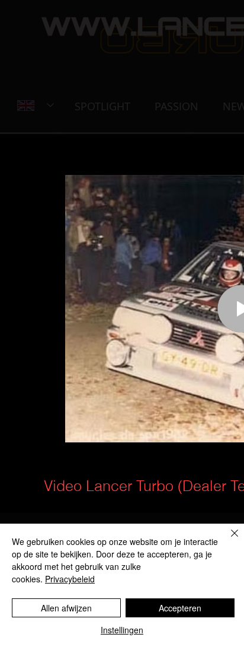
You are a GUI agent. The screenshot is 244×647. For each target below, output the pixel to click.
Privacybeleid (70, 579)
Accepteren (180, 608)
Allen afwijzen (66, 608)
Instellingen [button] (122, 630)
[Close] (227, 540)
